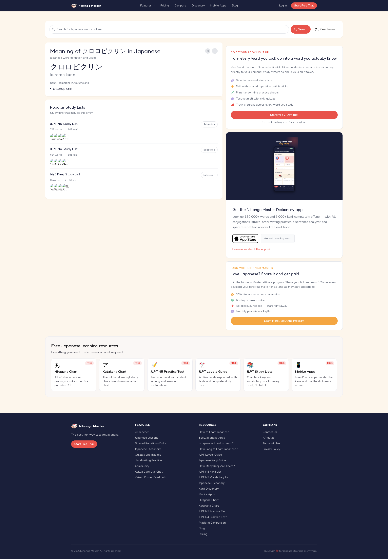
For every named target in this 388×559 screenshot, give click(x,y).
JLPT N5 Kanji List (210, 472)
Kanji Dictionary (209, 489)
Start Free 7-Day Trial (284, 115)
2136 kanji (71, 180)
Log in (283, 5)
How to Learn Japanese (214, 432)
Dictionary (198, 5)
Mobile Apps (218, 5)
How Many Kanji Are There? (217, 466)
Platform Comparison (212, 523)
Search (302, 29)
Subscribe (209, 124)
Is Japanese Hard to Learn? (216, 443)
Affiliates (268, 438)
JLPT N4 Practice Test (213, 517)
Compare (180, 5)
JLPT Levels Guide (210, 455)
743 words (56, 129)
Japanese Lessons (146, 438)
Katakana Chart (209, 506)
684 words (56, 154)
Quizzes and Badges (148, 455)
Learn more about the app (249, 249)
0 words (55, 180)
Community (142, 466)
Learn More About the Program (284, 321)
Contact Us (270, 432)
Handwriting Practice (148, 460)
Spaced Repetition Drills (150, 443)
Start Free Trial (304, 5)
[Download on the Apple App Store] (245, 238)
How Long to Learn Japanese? (218, 449)
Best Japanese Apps (212, 438)
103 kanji (73, 129)
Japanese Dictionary (148, 449)
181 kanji (73, 154)
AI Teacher (142, 432)
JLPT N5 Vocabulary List (214, 477)
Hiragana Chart (208, 500)
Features (146, 5)
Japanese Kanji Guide (212, 460)
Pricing (164, 5)
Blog (235, 5)
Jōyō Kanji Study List (65, 174)
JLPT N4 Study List (63, 149)
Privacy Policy (271, 449)
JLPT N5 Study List (63, 124)
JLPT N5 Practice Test (213, 511)
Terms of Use (271, 443)
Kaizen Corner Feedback (150, 477)
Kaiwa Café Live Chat (148, 472)
